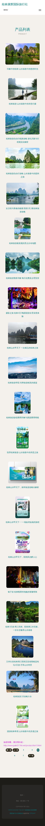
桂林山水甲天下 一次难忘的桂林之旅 (22, 348)
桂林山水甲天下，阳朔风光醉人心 (22, 557)
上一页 (15, 750)
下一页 (31, 756)
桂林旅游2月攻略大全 (22, 696)
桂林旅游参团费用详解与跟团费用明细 (22, 417)
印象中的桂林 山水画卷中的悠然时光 (22, 69)
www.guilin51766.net (16, 810)
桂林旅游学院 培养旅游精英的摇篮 (22, 383)
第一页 (9, 750)
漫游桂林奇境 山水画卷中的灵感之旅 (22, 731)
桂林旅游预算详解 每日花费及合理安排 (22, 278)
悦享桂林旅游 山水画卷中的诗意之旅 (22, 452)
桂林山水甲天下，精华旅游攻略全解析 (22, 487)
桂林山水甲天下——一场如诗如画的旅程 (22, 522)
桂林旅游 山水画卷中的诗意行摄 (22, 104)
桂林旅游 (28, 810)
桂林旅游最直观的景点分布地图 (22, 243)
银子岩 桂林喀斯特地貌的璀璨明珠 (22, 592)
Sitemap (32, 813)
